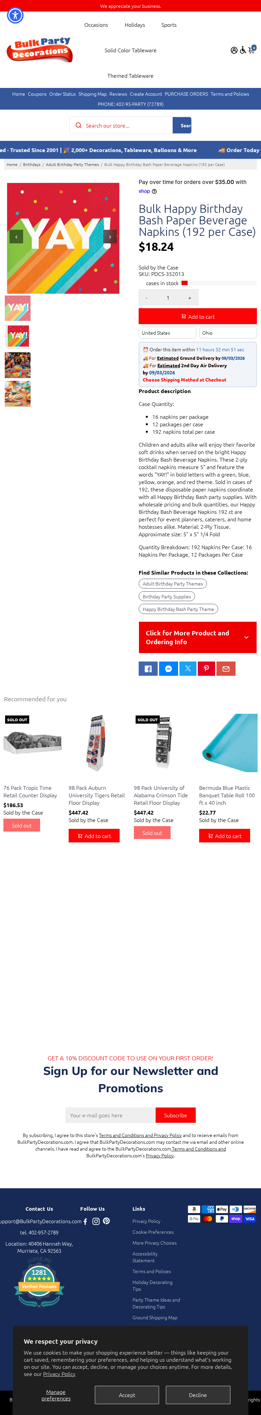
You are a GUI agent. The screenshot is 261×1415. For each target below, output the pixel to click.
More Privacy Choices (155, 1242)
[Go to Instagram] (96, 1222)
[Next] (110, 236)
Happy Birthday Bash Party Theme (178, 609)
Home (18, 93)
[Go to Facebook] (148, 669)
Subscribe (175, 1115)
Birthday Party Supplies (167, 596)
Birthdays (31, 164)
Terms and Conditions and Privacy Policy (140, 1135)
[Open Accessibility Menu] (243, 50)
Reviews (118, 93)
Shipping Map (93, 93)
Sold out (22, 825)
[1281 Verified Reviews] (39, 1308)
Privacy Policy (59, 1373)
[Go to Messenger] (168, 669)
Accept (127, 1394)
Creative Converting (22, 779)
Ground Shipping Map (155, 1317)
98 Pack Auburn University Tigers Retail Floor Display (97, 795)
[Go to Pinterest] (206, 669)
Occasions (96, 24)
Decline (198, 1394)
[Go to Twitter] (187, 669)
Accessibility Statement (145, 1257)
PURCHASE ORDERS (186, 93)
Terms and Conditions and (198, 1148)
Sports (169, 24)
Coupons (37, 93)
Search (188, 125)
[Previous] (16, 236)
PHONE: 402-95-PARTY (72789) (130, 103)
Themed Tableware (130, 75)
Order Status (62, 93)
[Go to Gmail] (226, 669)
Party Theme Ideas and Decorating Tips (156, 1303)
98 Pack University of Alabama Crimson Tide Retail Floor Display (161, 795)
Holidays (135, 24)
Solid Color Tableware (131, 50)
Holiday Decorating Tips (153, 1285)
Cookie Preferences (153, 1231)
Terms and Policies (230, 93)
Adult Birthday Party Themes (72, 164)
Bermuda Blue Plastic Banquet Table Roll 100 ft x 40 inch (227, 795)
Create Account (146, 93)
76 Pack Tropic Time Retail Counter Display (30, 791)
